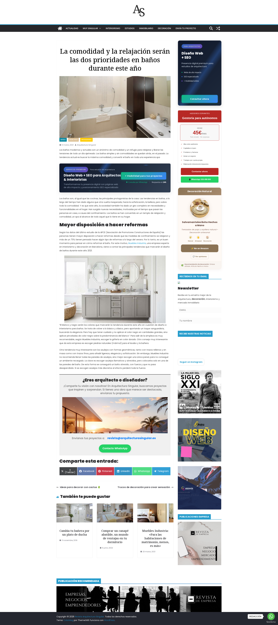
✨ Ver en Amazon (200, 248)
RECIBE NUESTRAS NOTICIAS (195, 333)
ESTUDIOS (130, 28)
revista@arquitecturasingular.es (131, 438)
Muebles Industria (137, 243)
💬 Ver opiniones (200, 256)
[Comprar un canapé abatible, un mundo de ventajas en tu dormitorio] (115, 505)
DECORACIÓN (164, 28)
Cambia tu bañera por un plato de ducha (74, 532)
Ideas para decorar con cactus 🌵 (80, 487)
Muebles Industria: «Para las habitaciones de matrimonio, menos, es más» (155, 538)
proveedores (86, 140)
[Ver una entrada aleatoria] (218, 28)
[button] (99, 28)
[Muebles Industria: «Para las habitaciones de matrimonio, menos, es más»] (155, 505)
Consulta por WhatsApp (137, 182)
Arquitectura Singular (86, 145)
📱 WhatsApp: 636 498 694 (200, 179)
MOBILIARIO (73, 140)
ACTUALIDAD (72, 28)
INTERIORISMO (113, 28)
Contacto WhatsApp (115, 448)
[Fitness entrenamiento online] (199, 371)
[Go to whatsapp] (271, 616)
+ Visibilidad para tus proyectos (143, 175)
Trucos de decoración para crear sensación (144, 487)
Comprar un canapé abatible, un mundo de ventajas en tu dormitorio (115, 536)
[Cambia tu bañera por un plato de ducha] (74, 505)
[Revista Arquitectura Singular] (59, 28)
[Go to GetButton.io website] (271, 622)
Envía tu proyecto (186, 28)
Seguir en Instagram (191, 362)
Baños (63, 140)
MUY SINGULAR (90, 28)
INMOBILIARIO (146, 28)
